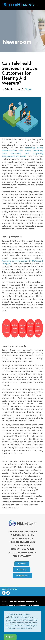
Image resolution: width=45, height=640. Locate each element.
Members (22, 564)
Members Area (22, 576)
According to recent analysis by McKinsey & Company (22, 262)
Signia (28, 89)
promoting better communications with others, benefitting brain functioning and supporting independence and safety (22, 152)
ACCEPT (10, 637)
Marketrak (22, 570)
